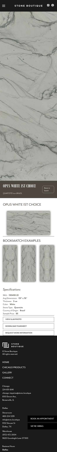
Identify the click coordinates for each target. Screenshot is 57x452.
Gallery (7, 372)
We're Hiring (37, 426)
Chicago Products (14, 367)
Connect (7, 377)
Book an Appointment (42, 418)
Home (5, 362)
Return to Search (47, 189)
